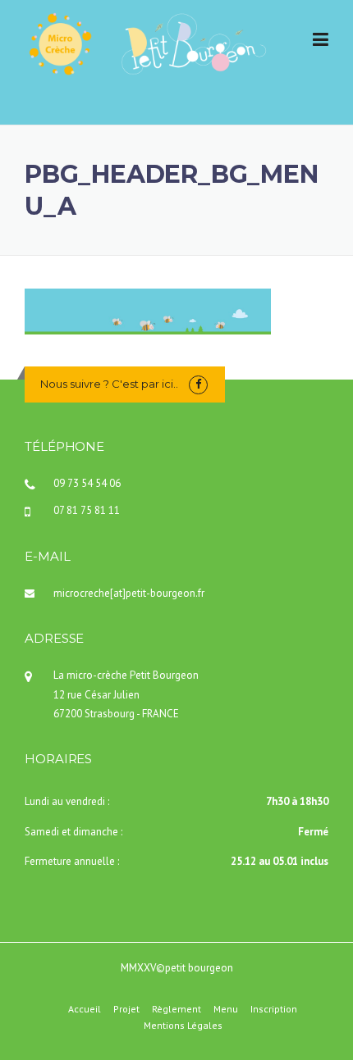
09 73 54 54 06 (87, 483)
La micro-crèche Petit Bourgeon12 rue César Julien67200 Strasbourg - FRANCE (126, 694)
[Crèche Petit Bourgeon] (146, 42)
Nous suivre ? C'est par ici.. (109, 383)
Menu (225, 1009)
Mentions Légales (183, 1025)
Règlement (176, 1009)
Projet (126, 1009)
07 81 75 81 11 (86, 510)
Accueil (84, 1009)
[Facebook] (198, 384)
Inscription (273, 1009)
